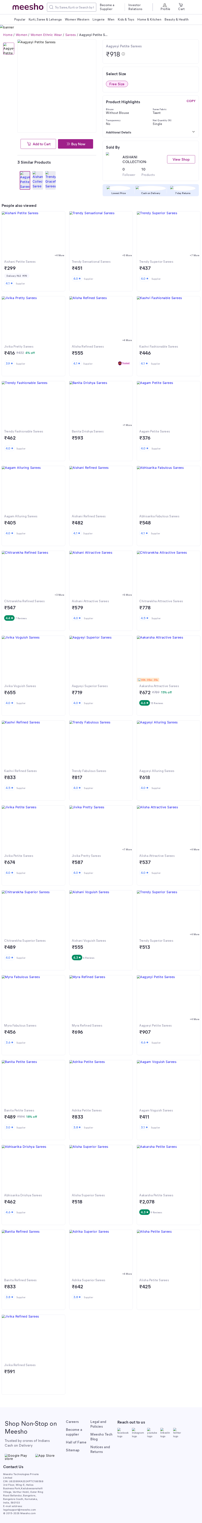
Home (7, 35)
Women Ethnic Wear (46, 35)
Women (21, 35)
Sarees (70, 35)
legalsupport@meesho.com (19, 1509)
